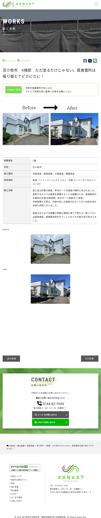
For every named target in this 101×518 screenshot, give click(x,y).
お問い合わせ (16, 501)
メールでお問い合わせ (47, 414)
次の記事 (89, 358)
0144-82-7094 (53, 404)
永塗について (16, 476)
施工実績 (14, 487)
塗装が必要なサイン (19, 480)
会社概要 (14, 490)
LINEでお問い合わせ (46, 422)
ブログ (14, 494)
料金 (13, 483)
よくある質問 (16, 497)
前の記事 (11, 358)
